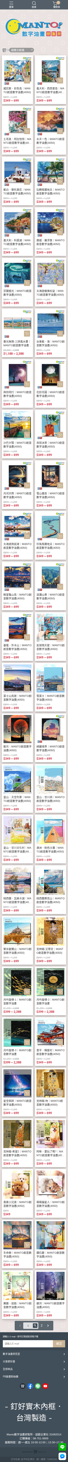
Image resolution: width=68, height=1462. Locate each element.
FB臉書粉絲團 (10, 1376)
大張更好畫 (9, 1361)
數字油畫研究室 (11, 1353)
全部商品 (8, 1369)
